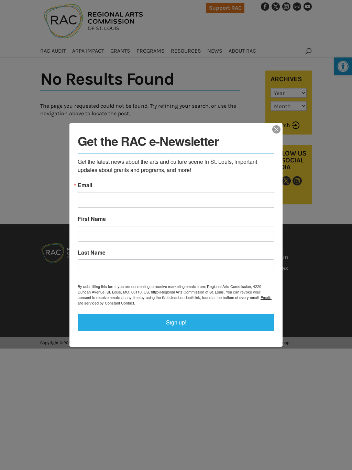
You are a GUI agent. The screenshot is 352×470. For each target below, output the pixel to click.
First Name (92, 219)
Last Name (92, 252)
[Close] (276, 129)
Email (85, 185)
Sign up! (176, 322)
